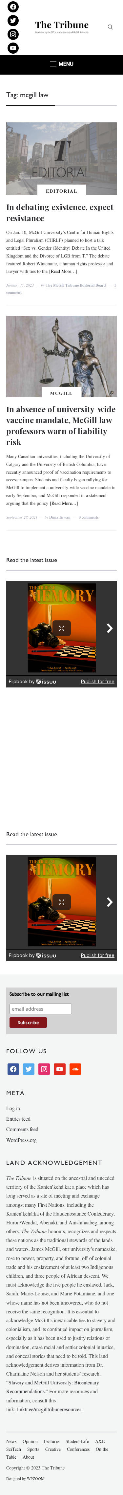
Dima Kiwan (60, 517)
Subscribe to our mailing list (39, 994)
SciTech (13, 1449)
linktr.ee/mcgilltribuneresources (49, 1409)
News (11, 1441)
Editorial (61, 190)
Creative (53, 1449)
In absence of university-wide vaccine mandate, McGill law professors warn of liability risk (60, 425)
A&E (100, 1441)
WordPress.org (21, 1139)
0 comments (89, 517)
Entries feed (18, 1118)
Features (51, 1441)
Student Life (77, 1441)
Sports (33, 1449)
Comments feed (22, 1129)
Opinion (30, 1441)
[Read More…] (63, 271)
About (28, 1457)
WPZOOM (36, 1478)
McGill (61, 393)
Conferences (78, 1449)
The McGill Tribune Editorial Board (76, 285)
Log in (13, 1108)
